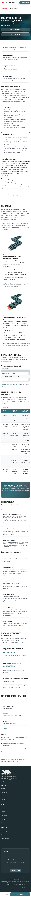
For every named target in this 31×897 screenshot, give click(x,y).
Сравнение (21, 11)
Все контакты (21, 862)
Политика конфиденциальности (13, 887)
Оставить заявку (25, 2)
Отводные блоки (5, 838)
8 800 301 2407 (12, 2)
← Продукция (4, 8)
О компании (4, 792)
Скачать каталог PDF (15, 29)
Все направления (5, 842)
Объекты (3, 799)
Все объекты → (4, 728)
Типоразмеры (15, 11)
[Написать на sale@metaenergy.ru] (17, 2)
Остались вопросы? (15, 870)
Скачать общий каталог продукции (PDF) (10, 384)
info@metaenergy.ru (20, 859)
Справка (3, 811)
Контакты (3, 788)
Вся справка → (4, 752)
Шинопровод (13, 759)
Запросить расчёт (15, 34)
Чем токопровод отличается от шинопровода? (15, 748)
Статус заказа (4, 815)
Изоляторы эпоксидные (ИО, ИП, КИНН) (10, 761)
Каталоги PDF (4, 808)
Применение (3, 11)
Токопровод (4, 834)
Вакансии (3, 822)
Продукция (9, 11)
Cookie (23, 887)
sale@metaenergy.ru (10, 859)
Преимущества (27, 11)
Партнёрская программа (6, 819)
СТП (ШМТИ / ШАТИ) (21, 759)
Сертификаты (4, 796)
